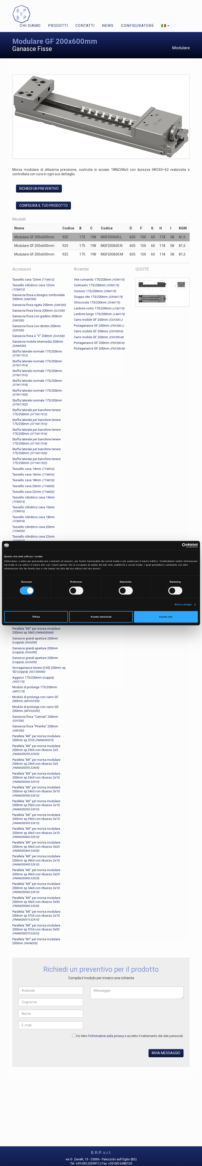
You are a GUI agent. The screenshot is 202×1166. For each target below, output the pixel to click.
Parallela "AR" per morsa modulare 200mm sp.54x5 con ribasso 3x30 (36, 902)
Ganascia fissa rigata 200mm (39, 305)
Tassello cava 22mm (33, 492)
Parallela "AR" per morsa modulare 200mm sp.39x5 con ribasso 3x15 (36, 819)
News (108, 25)
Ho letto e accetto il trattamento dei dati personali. (130, 1036)
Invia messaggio (166, 1053)
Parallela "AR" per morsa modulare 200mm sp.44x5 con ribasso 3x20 (36, 846)
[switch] (76, 591)
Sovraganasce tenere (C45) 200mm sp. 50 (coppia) (39, 669)
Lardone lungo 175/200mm (99, 314)
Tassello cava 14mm (33, 469)
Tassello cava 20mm (33, 486)
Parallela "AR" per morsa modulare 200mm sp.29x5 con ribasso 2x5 (36, 750)
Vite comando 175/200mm (99, 279)
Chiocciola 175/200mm (97, 302)
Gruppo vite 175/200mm (98, 297)
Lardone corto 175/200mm (99, 308)
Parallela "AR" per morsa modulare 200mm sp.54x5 (36, 630)
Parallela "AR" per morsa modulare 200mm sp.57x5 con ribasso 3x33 (36, 929)
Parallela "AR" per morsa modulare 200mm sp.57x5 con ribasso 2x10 (36, 916)
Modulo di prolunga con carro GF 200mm (35, 699)
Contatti (85, 25)
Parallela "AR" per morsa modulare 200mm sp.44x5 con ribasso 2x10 (36, 833)
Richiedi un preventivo (39, 189)
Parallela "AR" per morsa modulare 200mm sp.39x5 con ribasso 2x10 (36, 805)
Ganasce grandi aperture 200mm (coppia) (35, 640)
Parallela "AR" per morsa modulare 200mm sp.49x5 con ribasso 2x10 (36, 860)
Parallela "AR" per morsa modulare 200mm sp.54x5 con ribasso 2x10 (36, 888)
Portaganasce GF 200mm (99, 325)
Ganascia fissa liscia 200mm (38, 310)
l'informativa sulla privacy (106, 1036)
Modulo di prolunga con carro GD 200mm (35, 709)
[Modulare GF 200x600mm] (101, 117)
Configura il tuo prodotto (43, 206)
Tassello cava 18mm (33, 480)
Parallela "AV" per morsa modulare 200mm (36, 941)
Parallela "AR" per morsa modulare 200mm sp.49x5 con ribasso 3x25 (36, 874)
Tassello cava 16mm (33, 474)
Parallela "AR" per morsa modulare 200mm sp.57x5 (36, 738)
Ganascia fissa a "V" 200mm (38, 336)
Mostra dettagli (183, 605)
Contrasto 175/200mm (96, 285)
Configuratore (137, 25)
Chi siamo (30, 25)
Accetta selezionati (101, 617)
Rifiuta (36, 617)
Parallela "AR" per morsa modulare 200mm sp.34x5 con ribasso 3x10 (36, 791)
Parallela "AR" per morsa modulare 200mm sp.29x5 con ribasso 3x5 (36, 764)
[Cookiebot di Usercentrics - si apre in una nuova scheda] (176, 545)
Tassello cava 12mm (33, 279)
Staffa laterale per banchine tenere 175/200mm (36, 422)
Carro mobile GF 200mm (98, 319)
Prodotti (58, 25)
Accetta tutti (165, 617)
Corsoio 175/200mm (95, 291)
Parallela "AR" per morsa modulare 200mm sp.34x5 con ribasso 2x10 (36, 777)
